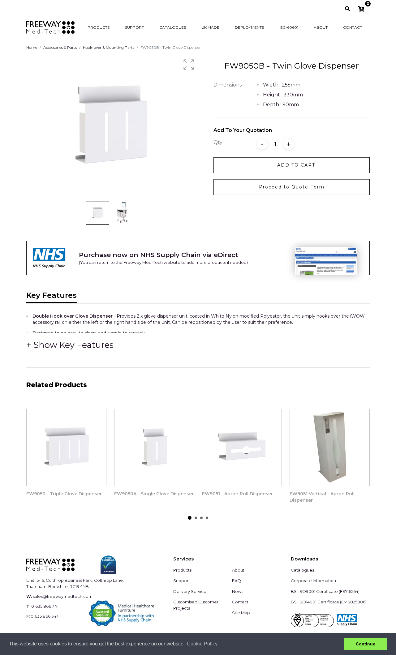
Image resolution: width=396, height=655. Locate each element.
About (321, 27)
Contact (352, 27)
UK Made (210, 27)
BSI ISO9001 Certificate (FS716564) (325, 591)
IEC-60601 (288, 27)
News (237, 591)
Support (134, 27)
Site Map (241, 612)
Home (31, 47)
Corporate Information (313, 580)
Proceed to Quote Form (292, 187)
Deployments (249, 27)
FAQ (236, 580)
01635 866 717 (44, 606)
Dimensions (227, 85)
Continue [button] (365, 643)
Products (99, 27)
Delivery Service (189, 591)
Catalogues (172, 27)
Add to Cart (296, 165)
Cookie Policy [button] (202, 643)
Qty (217, 142)
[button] (188, 64)
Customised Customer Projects (195, 605)
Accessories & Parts (60, 47)
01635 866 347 (44, 616)
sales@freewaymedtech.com (63, 596)
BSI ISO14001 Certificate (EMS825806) (329, 601)
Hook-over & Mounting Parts (108, 47)
